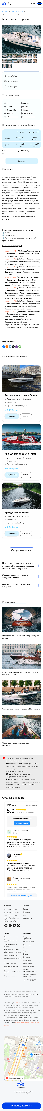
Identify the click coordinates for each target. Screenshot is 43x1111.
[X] (13, 346)
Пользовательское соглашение (29, 975)
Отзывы (25, 954)
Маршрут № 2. (11, 259)
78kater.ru (21, 1087)
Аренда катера (17, 11)
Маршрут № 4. (11, 277)
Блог (24, 951)
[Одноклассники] (7, 346)
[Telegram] (10, 346)
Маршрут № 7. (10, 311)
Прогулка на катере (11, 937)
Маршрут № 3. (11, 267)
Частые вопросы (28, 941)
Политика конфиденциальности (30, 970)
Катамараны (27, 918)
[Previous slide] (6, 39)
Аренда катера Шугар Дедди (21, 395)
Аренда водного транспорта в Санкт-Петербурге (23, 1092)
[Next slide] (37, 39)
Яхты (24, 915)
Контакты (7, 906)
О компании (27, 960)
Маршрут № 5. (11, 288)
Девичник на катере (11, 949)
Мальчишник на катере (12, 952)
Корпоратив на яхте (11, 976)
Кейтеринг (26, 957)
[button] (22, 161)
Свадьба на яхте (10, 963)
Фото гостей (27, 945)
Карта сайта (27, 963)
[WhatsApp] (19, 346)
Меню (33, 3)
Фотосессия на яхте (11, 955)
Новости (26, 948)
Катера (25, 909)
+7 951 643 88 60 (10, 909)
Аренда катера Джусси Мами (21, 454)
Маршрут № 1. (10, 251)
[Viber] (16, 346)
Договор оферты (28, 966)
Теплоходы (26, 912)
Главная (5, 11)
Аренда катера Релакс (17, 512)
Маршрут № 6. (11, 301)
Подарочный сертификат (27, 937)
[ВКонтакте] (3, 346)
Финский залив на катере (13, 958)
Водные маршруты (29, 980)
